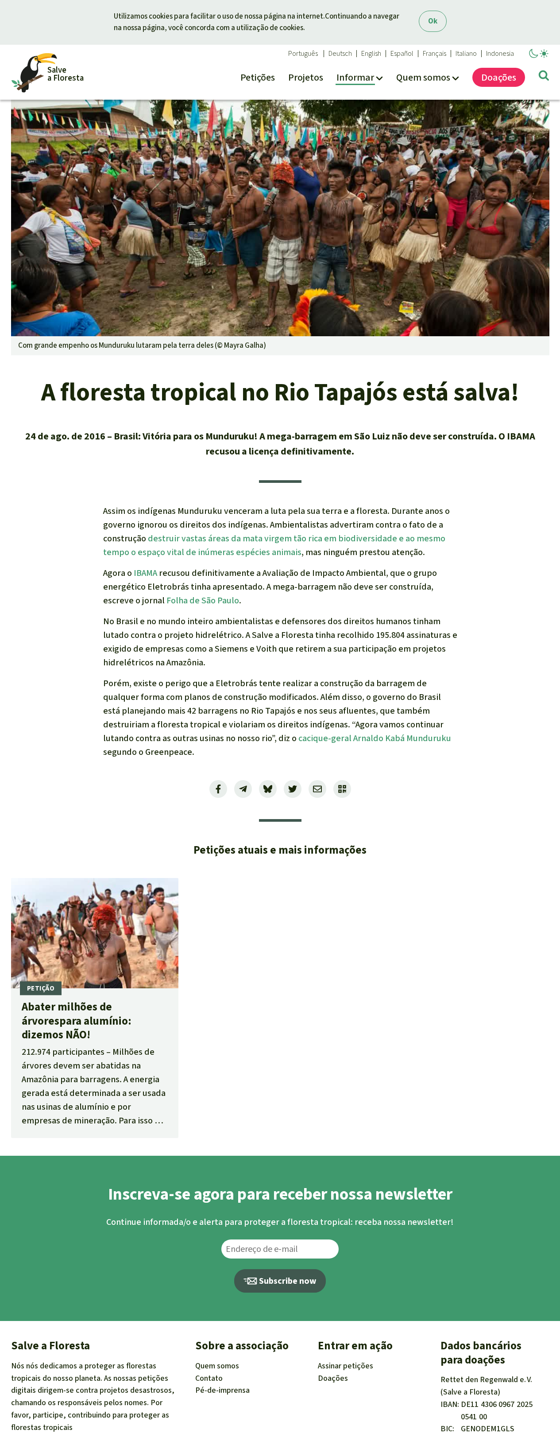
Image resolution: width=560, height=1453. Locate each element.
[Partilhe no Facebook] (218, 789)
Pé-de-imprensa (222, 1390)
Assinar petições (345, 1365)
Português (303, 53)
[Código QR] (342, 789)
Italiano (466, 53)
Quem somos (217, 1365)
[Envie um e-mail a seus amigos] (317, 789)
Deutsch (340, 53)
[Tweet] (292, 789)
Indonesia (500, 53)
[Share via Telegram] (243, 789)
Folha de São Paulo (202, 600)
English (371, 53)
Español (401, 53)
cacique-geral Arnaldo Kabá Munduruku (374, 738)
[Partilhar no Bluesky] (268, 789)
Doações (333, 1378)
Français (434, 53)
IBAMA (145, 573)
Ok (432, 21)
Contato (209, 1378)
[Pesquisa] (543, 77)
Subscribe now (287, 1281)
